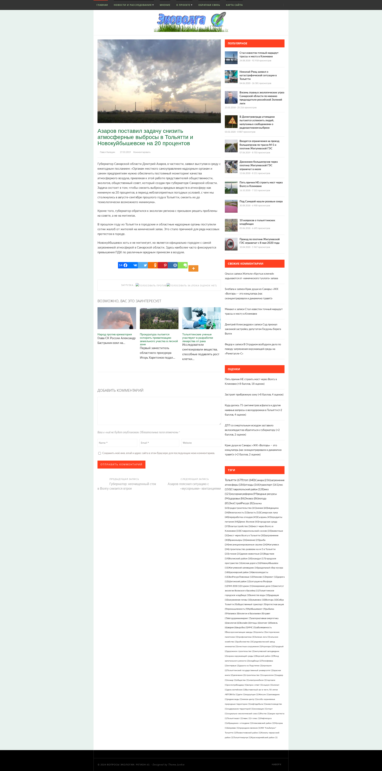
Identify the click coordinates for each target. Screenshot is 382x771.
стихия (235, 554)
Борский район (265, 656)
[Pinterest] (163, 265)
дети (241, 695)
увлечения (239, 675)
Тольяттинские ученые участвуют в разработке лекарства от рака (197, 337)
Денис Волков (249, 522)
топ (249, 480)
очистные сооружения (250, 647)
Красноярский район (240, 572)
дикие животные (252, 554)
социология (269, 675)
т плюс (255, 718)
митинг (265, 623)
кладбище (255, 661)
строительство (254, 675)
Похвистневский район (248, 733)
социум (268, 685)
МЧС (252, 627)
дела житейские (236, 690)
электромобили (258, 680)
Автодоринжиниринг (239, 618)
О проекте (183, 4)
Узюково (259, 577)
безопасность (238, 512)
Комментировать (141, 152)
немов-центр (249, 699)
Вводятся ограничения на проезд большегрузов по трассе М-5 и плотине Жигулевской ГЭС (259, 145)
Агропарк (268, 647)
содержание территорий (240, 709)
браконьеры (238, 540)
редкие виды (234, 699)
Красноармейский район (264, 738)
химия (262, 508)
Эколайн (244, 623)
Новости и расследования (133, 4)
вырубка (242, 627)
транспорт (269, 485)
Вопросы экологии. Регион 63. (128, 765)
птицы (255, 623)
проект (272, 577)
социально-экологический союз (243, 714)
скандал (259, 559)
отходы (252, 485)
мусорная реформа (244, 494)
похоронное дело (264, 586)
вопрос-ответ (255, 685)
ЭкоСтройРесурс (241, 503)
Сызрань (264, 517)
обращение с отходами (239, 723)
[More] (194, 265)
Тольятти (234, 480)
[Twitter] (143, 265)
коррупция (251, 695)
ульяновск (258, 600)
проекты (260, 632)
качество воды (259, 595)
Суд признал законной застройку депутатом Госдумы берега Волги (253, 329)
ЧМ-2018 (235, 586)
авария (232, 627)
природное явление (250, 728)
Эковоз (251, 498)
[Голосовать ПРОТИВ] (151, 285)
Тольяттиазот (235, 718)
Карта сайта (234, 4)
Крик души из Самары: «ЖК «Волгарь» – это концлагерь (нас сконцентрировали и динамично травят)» (251, 294)
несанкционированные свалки (248, 545)
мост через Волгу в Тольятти (247, 535)
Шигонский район (239, 581)
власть (254, 512)
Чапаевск (233, 613)
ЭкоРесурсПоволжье (240, 577)
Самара (262, 480)
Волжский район (240, 559)
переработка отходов (243, 517)
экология (233, 623)
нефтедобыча (258, 704)
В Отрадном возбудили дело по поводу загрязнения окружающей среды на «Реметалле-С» (253, 349)
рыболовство (245, 642)
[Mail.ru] (173, 265)
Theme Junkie (176, 764)
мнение (253, 540)
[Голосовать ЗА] (179, 285)
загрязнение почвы (239, 600)
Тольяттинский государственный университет (250, 670)
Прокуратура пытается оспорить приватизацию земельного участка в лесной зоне (159, 339)
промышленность (237, 609)
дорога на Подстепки (250, 666)
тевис (247, 718)
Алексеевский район (263, 723)
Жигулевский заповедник (243, 568)
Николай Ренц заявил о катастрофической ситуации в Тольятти (258, 75)
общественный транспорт (251, 604)
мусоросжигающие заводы (241, 632)
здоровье (237, 498)
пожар (231, 680)
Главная (102, 4)
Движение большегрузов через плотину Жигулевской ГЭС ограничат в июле (259, 165)
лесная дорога (252, 563)
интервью (233, 666)
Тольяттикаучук (242, 738)
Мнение (165, 4)
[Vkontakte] (133, 265)
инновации (260, 709)
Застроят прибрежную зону (241, 394)
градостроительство (242, 508)
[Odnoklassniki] (153, 265)
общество (242, 680)
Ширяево (233, 728)
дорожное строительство (240, 651)
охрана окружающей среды (241, 656)
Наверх (277, 764)
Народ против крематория (114, 334)
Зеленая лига (262, 637)
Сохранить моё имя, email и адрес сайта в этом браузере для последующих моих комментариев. (158, 453)
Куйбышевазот (257, 609)
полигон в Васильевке (251, 613)
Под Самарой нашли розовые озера (261, 201)
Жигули (263, 695)
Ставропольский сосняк (256, 531)
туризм (247, 586)
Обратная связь (209, 4)
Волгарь (271, 600)
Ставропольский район (247, 489)
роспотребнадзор (237, 685)
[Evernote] (183, 265)
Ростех (265, 714)
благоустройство (240, 526)
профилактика (246, 637)
